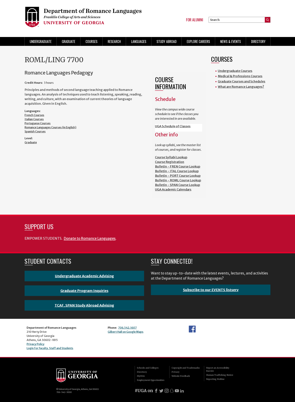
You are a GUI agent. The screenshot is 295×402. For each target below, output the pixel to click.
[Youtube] (177, 391)
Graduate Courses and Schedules (241, 81)
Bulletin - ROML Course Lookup (178, 180)
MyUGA (141, 376)
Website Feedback (181, 376)
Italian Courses (34, 119)
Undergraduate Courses (235, 71)
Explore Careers (198, 41)
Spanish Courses (35, 131)
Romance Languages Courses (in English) (50, 127)
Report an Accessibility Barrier (217, 369)
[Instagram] (167, 391)
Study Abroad (167, 41)
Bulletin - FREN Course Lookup (177, 166)
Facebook (192, 329)
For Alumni (194, 19)
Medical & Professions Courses (240, 76)
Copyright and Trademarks (186, 368)
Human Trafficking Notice (219, 375)
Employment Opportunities (150, 380)
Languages (138, 41)
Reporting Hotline (215, 379)
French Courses (34, 115)
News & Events (230, 41)
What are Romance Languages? (241, 87)
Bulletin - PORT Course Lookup (178, 176)
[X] (161, 391)
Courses (91, 41)
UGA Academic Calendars (173, 189)
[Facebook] (156, 391)
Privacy (175, 372)
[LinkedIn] (182, 391)
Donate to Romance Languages (90, 238)
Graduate (68, 41)
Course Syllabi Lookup (171, 157)
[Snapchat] (172, 391)
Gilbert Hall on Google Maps (125, 331)
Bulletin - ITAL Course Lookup (177, 171)
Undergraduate (41, 41)
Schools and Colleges (148, 368)
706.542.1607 (127, 327)
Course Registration (169, 162)
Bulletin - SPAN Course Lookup (177, 185)
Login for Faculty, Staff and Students (50, 348)
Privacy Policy (35, 344)
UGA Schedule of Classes (173, 126)
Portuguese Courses (38, 123)
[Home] (83, 17)
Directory (258, 41)
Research (114, 41)
